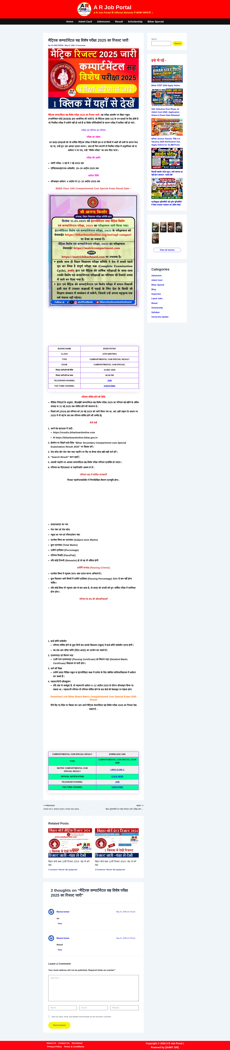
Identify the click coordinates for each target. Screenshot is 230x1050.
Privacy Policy (54, 1046)
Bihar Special (156, 21)
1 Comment (53, 870)
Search (154, 39)
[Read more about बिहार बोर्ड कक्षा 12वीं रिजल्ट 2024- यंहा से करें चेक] (117, 843)
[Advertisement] (93, 326)
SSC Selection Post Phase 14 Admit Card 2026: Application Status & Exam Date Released (165, 112)
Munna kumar (63, 912)
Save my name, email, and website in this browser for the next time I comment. (81, 1017)
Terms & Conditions (74, 1046)
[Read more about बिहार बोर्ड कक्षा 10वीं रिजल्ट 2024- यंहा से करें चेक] (70, 843)
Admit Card (85, 21)
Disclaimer (77, 1043)
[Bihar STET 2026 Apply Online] (167, 74)
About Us (51, 1043)
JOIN (109, 381)
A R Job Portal (112, 7)
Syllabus (155, 312)
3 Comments (100, 870)
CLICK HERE (117, 777)
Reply (60, 923)
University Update (159, 317)
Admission (103, 21)
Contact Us (64, 1043)
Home (69, 21)
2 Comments (80, 45)
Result (119, 21)
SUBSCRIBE (109, 386)
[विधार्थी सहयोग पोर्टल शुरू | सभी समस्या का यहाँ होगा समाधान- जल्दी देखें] (167, 158)
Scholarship (135, 21)
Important (156, 294)
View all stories (167, 250)
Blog (153, 289)
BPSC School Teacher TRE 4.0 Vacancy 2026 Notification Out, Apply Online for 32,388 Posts (166, 142)
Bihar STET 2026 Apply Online (165, 85)
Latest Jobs (156, 298)
